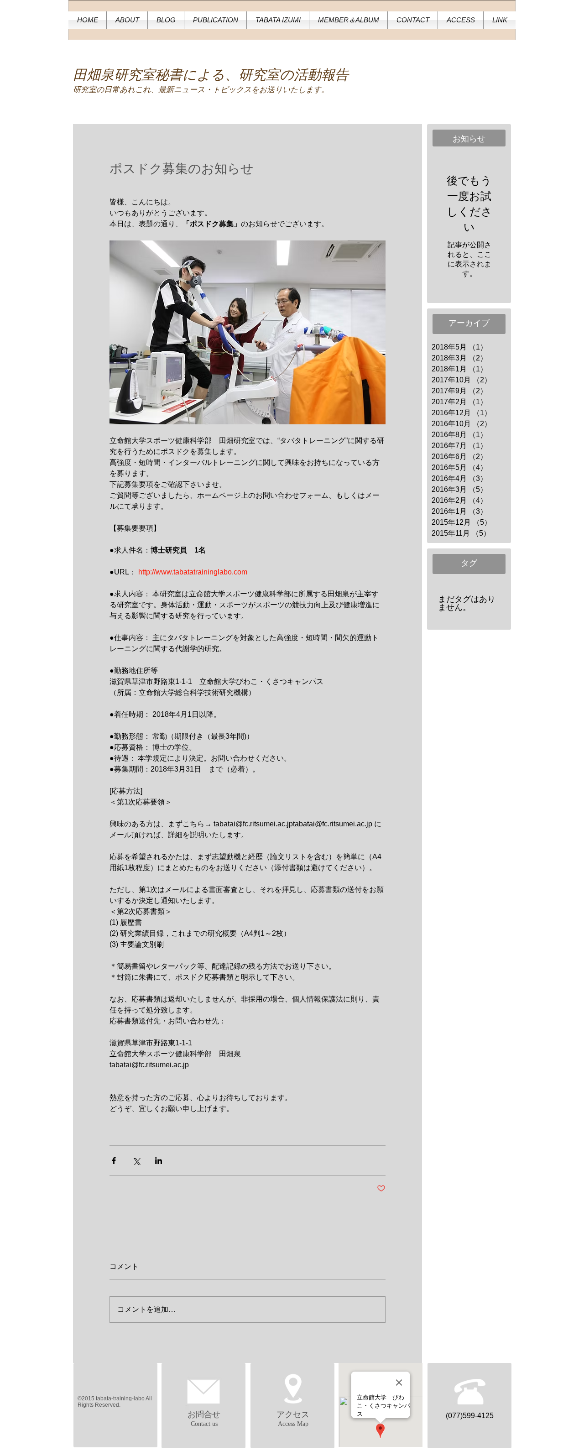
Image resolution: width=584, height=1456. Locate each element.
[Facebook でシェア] (114, 1160)
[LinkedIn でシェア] (158, 1160)
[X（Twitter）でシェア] (136, 1160)
